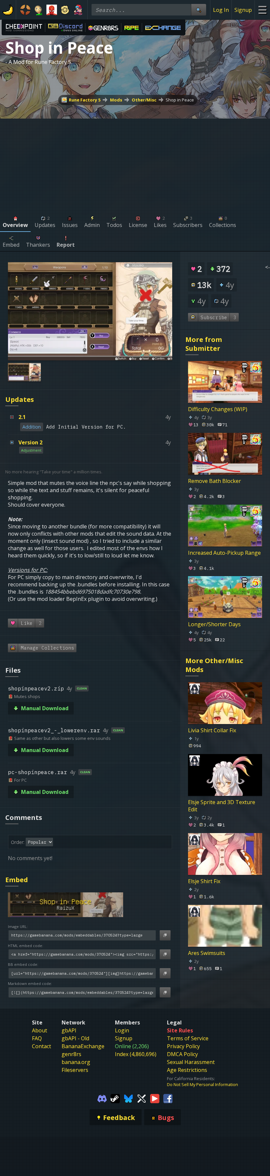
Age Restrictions (187, 1070)
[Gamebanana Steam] (115, 1098)
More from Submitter (203, 344)
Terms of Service (187, 1038)
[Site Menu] (262, 9)
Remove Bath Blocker (214, 481)
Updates (19, 399)
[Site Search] (198, 9)
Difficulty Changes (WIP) (217, 409)
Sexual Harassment (191, 1062)
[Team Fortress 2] (25, 9)
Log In (221, 10)
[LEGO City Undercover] (64, 9)
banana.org (76, 1062)
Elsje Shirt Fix (204, 881)
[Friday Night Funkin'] (78, 9)
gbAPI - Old (75, 1038)
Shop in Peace (180, 100)
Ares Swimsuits (206, 952)
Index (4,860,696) (135, 1054)
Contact (41, 1046)
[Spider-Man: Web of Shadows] (51, 9)
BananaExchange (83, 1046)
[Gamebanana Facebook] (168, 1098)
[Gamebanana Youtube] (154, 1098)
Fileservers (75, 1070)
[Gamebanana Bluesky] (128, 1098)
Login (122, 1030)
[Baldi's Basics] (38, 9)
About (39, 1030)
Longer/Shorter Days (214, 624)
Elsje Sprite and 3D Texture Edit (221, 805)
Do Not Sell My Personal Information (202, 1084)
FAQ (37, 1038)
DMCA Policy (182, 1054)
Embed (16, 879)
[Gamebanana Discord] (102, 1098)
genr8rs (71, 1054)
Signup (243, 10)
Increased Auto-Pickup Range (224, 552)
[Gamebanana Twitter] (141, 1098)
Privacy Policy (183, 1046)
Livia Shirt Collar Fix (212, 730)
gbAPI (69, 1030)
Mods (116, 100)
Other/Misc (144, 100)
